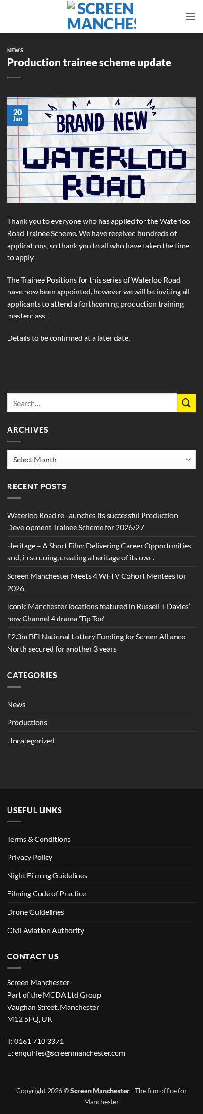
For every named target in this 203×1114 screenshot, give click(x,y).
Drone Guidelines (35, 911)
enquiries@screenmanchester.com (70, 1052)
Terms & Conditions (39, 838)
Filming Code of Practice (46, 893)
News (15, 50)
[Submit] (186, 403)
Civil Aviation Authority (45, 930)
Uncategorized (31, 740)
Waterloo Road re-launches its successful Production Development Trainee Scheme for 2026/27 (92, 521)
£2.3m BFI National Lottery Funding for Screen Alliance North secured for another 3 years (96, 642)
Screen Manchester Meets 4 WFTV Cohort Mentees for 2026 (96, 581)
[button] (190, 16)
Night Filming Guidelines (47, 875)
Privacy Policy (29, 856)
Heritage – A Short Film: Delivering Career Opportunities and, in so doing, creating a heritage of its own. (99, 551)
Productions (27, 721)
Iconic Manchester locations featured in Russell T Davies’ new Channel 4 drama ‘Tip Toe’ (98, 612)
